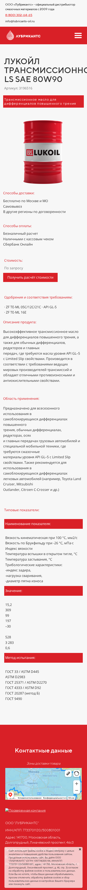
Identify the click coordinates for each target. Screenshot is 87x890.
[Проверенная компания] (25, 810)
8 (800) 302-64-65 (18, 15)
